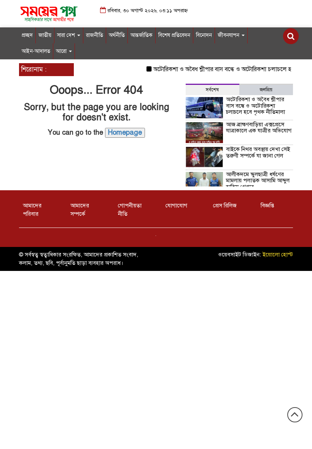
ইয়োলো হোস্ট (278, 254)
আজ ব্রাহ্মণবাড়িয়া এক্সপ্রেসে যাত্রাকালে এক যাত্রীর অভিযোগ (258, 127)
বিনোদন (204, 35)
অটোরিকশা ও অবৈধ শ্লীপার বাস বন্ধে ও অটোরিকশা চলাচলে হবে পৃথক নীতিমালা (255, 105)
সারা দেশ (66, 35)
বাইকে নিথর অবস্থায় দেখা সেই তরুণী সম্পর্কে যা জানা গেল (258, 152)
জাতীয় (44, 35)
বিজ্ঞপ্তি (267, 205)
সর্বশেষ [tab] (212, 89)
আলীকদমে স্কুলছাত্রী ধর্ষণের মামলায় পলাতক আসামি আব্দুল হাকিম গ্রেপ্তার (258, 180)
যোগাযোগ (176, 205)
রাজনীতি (94, 35)
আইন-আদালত (36, 51)
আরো (62, 51)
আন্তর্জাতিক (142, 35)
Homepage (125, 132)
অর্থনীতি (117, 35)
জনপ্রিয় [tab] (266, 89)
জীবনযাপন (229, 35)
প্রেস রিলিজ (225, 205)
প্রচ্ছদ (27, 35)
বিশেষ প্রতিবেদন (174, 35)
